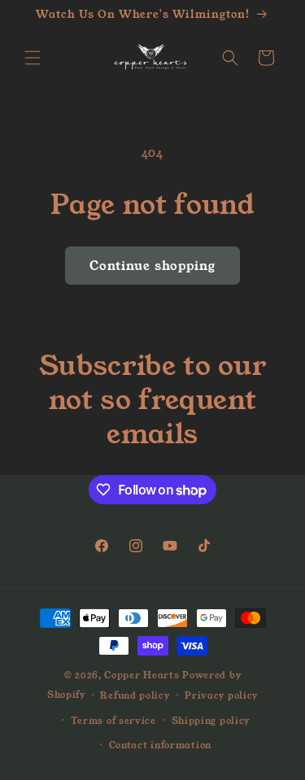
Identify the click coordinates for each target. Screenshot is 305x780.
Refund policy (134, 695)
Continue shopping (152, 265)
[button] (32, 58)
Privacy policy (221, 695)
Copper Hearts (141, 675)
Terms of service (113, 720)
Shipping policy (211, 720)
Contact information (160, 745)
